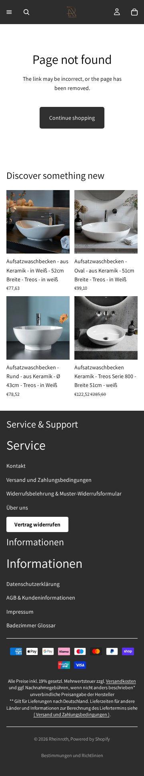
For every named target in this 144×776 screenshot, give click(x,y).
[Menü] (9, 12)
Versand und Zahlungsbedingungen (49, 479)
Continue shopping (72, 117)
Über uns (17, 507)
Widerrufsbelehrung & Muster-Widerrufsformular (64, 493)
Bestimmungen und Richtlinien (72, 755)
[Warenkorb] (134, 12)
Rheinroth (58, 739)
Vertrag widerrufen (37, 524)
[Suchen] (26, 12)
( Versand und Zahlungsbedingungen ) (72, 714)
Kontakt (16, 465)
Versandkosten (121, 681)
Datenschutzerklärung (33, 584)
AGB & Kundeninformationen (40, 597)
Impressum (20, 611)
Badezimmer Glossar (31, 625)
